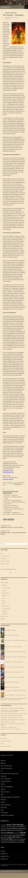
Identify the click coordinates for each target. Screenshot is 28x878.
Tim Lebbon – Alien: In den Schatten (14, 514)
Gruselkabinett (16, 833)
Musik (2, 794)
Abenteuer (3, 760)
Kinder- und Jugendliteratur (7, 786)
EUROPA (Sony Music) (11, 830)
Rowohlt (24, 839)
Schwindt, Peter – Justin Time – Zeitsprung (10, 729)
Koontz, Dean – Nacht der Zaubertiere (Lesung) (11, 715)
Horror (3, 598)
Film (2, 771)
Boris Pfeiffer (3, 826)
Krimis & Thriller (5, 606)
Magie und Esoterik (5, 791)
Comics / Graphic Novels (6, 765)
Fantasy (19, 830)
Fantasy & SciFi (5, 593)
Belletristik (4, 585)
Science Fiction (4, 840)
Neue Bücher (4, 558)
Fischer (3, 833)
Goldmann (9, 833)
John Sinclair (12, 835)
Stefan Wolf (18, 840)
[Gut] (11, 484)
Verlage (2, 743)
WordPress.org (4, 858)
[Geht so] (9, 484)
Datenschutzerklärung (6, 746)
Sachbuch (3, 802)
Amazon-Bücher (4, 582)
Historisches (3, 776)
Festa (5, 519)
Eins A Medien (19, 828)
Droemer (10, 828)
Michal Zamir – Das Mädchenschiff (8, 727)
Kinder (3, 603)
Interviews (3, 784)
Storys (2, 810)
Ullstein (23, 842)
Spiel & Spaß (4, 807)
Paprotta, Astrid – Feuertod (11, 507)
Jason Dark (6, 835)
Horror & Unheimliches (11, 12)
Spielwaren (4, 611)
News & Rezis (4, 738)
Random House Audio (17, 839)
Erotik (24, 828)
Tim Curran (11, 519)
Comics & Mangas (6, 587)
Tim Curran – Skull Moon (11, 505)
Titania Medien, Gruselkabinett (8, 842)
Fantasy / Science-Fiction (6, 768)
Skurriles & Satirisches (6, 804)
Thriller (22, 840)
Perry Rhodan (5, 839)
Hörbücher (4, 595)
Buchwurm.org (5, 7)
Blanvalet (20, 825)
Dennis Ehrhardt (10, 826)
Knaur (23, 835)
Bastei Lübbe (11, 825)
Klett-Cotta (17, 835)
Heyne (23, 832)
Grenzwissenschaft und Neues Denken (9, 773)
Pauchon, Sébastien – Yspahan (8, 721)
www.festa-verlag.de (8, 470)
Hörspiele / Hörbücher (6, 781)
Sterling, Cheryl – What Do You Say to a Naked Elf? (12, 708)
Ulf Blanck (19, 842)
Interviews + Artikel (5, 561)
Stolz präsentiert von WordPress (16, 871)
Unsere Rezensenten (5, 741)
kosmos (3, 837)
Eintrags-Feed (4, 853)
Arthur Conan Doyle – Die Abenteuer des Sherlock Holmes (14, 713)
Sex (8, 840)
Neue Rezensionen (5, 556)
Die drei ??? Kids (4, 828)
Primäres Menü (26, 7)
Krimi (6, 837)
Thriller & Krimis (4, 812)
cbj (5, 826)
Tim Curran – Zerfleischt (10, 495)
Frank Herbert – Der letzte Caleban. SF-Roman (11, 717)
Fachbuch (4, 590)
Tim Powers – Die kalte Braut (12, 512)
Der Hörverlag (16, 826)
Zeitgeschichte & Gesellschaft (7, 815)
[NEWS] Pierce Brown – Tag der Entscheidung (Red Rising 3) (13, 532)
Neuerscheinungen (6, 608)
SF (9, 840)
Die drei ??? (23, 826)
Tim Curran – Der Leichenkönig (12, 500)
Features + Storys (5, 563)
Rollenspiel (3, 799)
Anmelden (3, 851)
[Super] (12, 484)
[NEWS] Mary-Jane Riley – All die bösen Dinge (12, 526)
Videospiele (4, 613)
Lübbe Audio (16, 837)
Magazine (3, 789)
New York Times (4, 616)
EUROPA (3, 830)
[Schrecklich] (6, 484)
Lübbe (9, 837)
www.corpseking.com (8, 472)
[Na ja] (8, 484)
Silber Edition (13, 840)
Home (2, 553)
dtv (14, 828)
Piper (11, 839)
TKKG (16, 842)
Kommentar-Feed (5, 856)
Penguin (21, 837)
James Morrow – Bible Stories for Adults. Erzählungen (13, 719)
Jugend (3, 600)
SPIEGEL (3, 619)
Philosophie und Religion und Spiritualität (10, 797)
